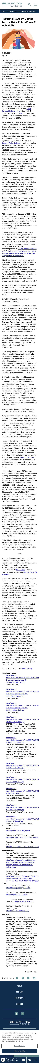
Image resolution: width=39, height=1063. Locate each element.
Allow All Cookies (19, 1051)
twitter (23, 978)
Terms (19, 986)
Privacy (19, 992)
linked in (28, 978)
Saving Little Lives (27, 457)
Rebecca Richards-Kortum (12, 143)
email (34, 978)
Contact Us (19, 998)
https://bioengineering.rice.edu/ (18, 888)
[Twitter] (22, 1013)
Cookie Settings (19, 1046)
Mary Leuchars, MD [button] (12, 1061)
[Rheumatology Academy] (12, 4)
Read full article (31, 972)
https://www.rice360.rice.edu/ (17, 911)
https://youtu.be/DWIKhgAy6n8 (18, 830)
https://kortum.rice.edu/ (24, 901)
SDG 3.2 (21, 113)
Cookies (19, 1004)
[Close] (35, 1033)
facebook (17, 978)
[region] (19, 1042)
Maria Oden (20, 570)
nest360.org (27, 668)
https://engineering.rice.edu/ (17, 894)
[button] (23, 1060)
